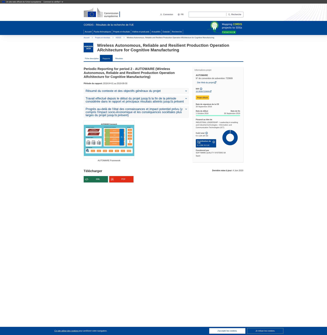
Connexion (168, 14)
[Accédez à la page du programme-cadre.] (88, 47)
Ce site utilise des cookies (66, 331)
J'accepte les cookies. (227, 331)
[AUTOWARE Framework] (109, 139)
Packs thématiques (102, 32)
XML (98, 179)
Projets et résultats (121, 32)
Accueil (88, 32)
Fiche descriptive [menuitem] (92, 58)
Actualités (155, 32)
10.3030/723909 (202, 91)
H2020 (118, 38)
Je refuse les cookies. (265, 331)
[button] (181, 14)
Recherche (177, 32)
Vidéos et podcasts (140, 32)
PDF (123, 179)
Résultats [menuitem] (119, 58)
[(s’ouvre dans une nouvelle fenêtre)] (104, 13)
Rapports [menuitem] (106, 58)
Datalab (166, 32)
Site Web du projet (205, 83)
